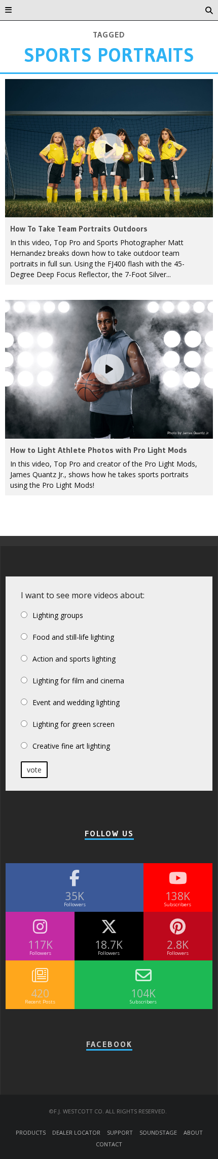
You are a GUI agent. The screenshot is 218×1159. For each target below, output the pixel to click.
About (193, 1132)
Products (31, 1132)
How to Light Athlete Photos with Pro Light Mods (98, 450)
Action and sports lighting (74, 659)
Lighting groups (57, 615)
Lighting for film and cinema (78, 680)
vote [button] (34, 770)
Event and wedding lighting (76, 702)
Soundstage (158, 1132)
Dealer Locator (76, 1132)
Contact (109, 1143)
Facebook (109, 1044)
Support (120, 1132)
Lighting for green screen (73, 724)
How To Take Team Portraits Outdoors (79, 228)
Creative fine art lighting (71, 746)
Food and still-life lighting (73, 637)
